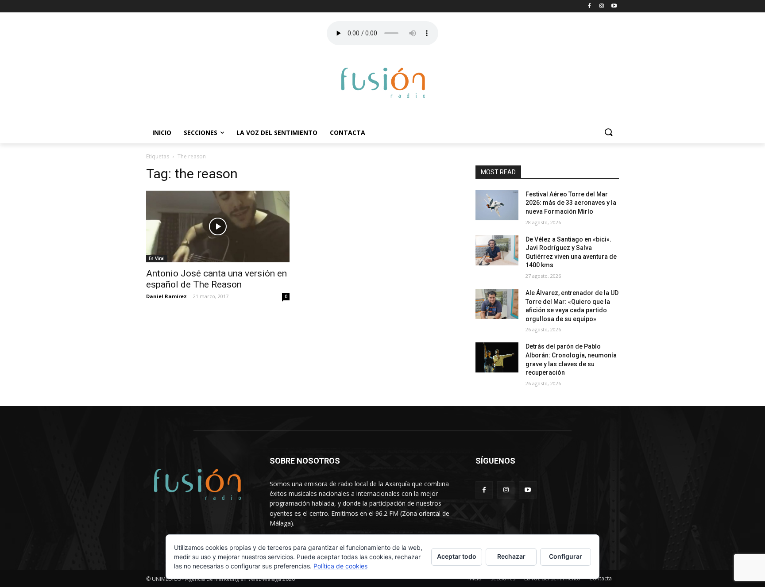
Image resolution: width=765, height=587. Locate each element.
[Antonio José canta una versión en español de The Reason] (218, 226)
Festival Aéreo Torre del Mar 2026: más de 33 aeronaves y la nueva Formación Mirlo (570, 203)
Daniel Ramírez (166, 296)
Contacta (347, 132)
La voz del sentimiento (276, 132)
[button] (608, 132)
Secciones (200, 132)
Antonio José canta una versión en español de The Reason (216, 279)
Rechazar (511, 556)
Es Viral (157, 258)
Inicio (161, 132)
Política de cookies (340, 566)
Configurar (565, 556)
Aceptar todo (456, 556)
